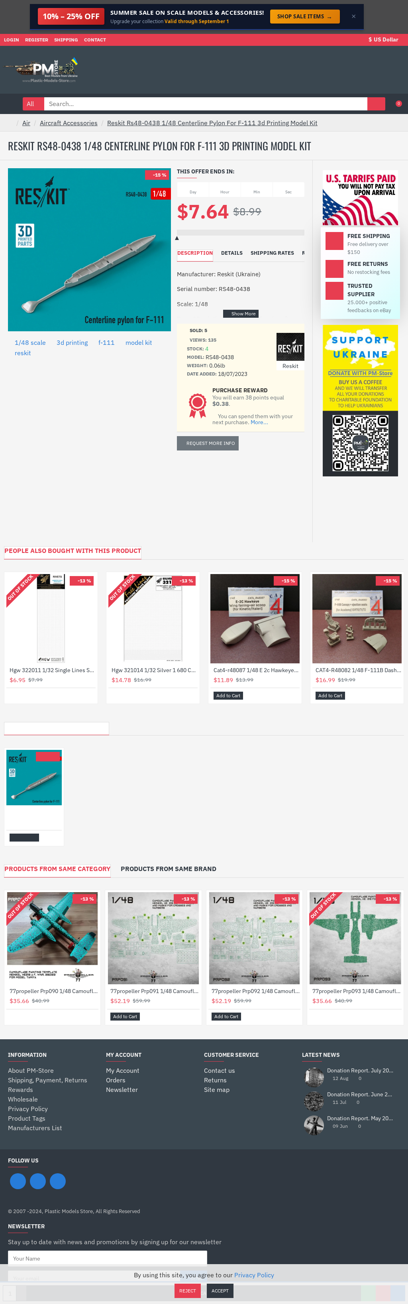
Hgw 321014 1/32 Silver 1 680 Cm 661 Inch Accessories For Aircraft (155, 670)
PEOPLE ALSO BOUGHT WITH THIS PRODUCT (72, 551)
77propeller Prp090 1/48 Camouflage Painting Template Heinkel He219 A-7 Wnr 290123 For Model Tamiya (54, 991)
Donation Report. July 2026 (361, 1071)
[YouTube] (58, 1181)
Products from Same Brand (168, 869)
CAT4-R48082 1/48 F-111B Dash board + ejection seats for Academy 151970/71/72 (359, 670)
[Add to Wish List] (15, 695)
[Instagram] (38, 1181)
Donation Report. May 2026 (361, 1118)
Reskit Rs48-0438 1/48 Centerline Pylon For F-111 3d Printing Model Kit (212, 123)
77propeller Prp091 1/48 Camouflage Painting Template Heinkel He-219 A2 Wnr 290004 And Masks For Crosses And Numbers (154, 991)
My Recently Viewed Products (56, 726)
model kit (139, 342)
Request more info (210, 443)
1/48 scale (30, 342)
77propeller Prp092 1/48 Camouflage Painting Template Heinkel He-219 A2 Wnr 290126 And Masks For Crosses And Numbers (256, 991)
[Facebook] (18, 1181)
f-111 (106, 342)
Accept (220, 1291)
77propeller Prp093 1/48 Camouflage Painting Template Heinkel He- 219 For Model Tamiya (356, 991)
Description (195, 253)
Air (26, 123)
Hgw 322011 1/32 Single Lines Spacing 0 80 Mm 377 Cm (53, 670)
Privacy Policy (254, 1275)
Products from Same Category (57, 869)
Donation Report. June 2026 (361, 1094)
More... (259, 422)
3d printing (72, 342)
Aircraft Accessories (69, 123)
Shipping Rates (272, 253)
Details (232, 253)
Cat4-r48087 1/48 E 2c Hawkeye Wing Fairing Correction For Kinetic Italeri (257, 670)
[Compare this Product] (24, 696)
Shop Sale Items (305, 16)
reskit (23, 353)
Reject (187, 1291)
